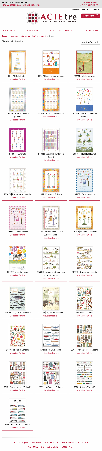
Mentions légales (75, 442)
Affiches (33, 30)
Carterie (9, 30)
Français (85, 9)
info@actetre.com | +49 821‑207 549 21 (21, 5)
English (96, 9)
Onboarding (90, 2)
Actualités (36, 447)
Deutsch (75, 9)
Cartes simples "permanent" (33, 36)
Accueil (5, 36)
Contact (67, 447)
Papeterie (92, 30)
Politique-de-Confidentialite (36, 442)
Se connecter (89, 5)
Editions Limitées (62, 30)
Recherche (89, 15)
